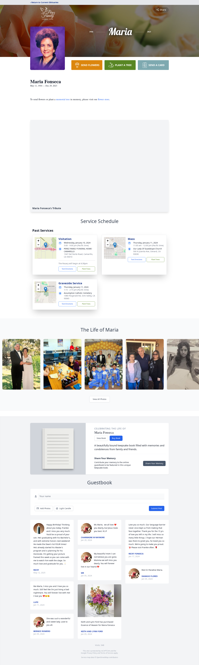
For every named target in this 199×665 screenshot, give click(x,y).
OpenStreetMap (102, 657)
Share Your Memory (154, 463)
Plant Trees (86, 269)
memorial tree (63, 99)
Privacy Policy (92, 653)
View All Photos (99, 399)
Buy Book (116, 438)
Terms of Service (107, 653)
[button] (45, 245)
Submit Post (156, 508)
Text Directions (67, 269)
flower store (103, 99)
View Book (101, 438)
